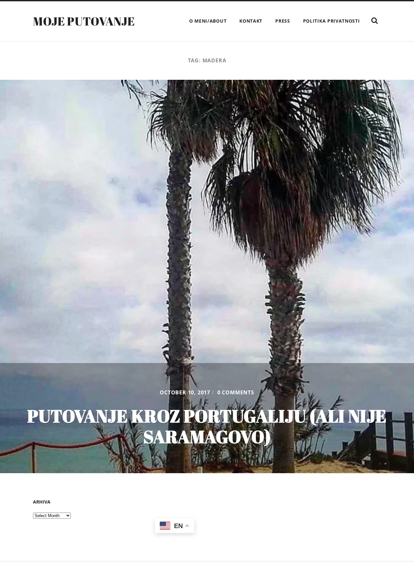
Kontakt (250, 21)
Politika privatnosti (331, 21)
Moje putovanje (84, 21)
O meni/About (207, 21)
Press (282, 21)
